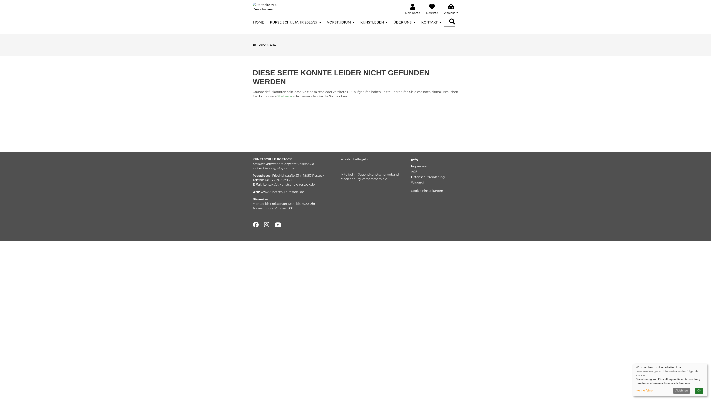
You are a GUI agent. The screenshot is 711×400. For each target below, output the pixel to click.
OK (699, 390)
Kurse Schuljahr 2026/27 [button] (294, 22)
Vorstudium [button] (339, 22)
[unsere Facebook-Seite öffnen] (256, 225)
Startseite (284, 96)
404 (273, 45)
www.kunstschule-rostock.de (282, 192)
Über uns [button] (403, 22)
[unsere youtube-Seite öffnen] (278, 225)
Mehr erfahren (645, 390)
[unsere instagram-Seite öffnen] (266, 225)
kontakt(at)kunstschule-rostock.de (289, 184)
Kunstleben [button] (372, 22)
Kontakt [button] (430, 22)
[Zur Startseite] (267, 7)
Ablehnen (681, 390)
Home (258, 22)
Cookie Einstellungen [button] (427, 191)
